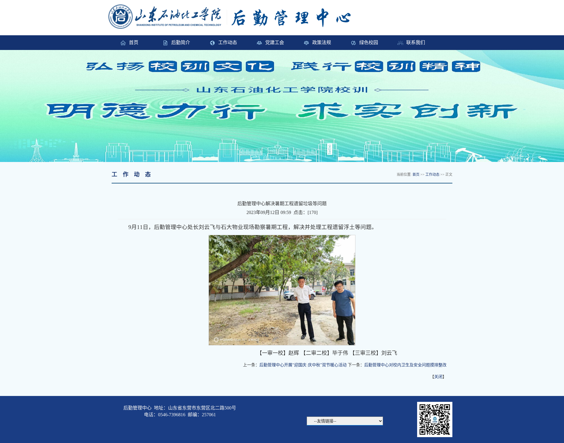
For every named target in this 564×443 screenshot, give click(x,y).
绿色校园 (368, 42)
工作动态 (227, 42)
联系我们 (415, 42)
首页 (133, 42)
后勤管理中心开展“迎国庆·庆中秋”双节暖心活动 (303, 365)
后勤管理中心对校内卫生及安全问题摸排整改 (405, 365)
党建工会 (274, 42)
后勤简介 (180, 42)
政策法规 (321, 42)
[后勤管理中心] (236, 16)
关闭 (438, 377)
